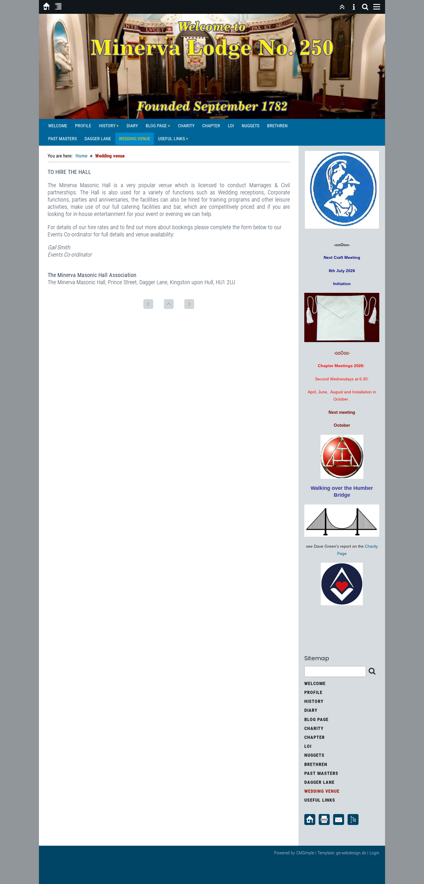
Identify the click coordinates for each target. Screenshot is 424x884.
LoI (231, 125)
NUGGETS (250, 125)
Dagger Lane (98, 138)
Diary (132, 125)
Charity (186, 125)
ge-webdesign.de (351, 852)
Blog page (156, 125)
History (107, 125)
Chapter (211, 125)
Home (81, 156)
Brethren (277, 125)
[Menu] (376, 7)
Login (374, 852)
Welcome (57, 125)
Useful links (171, 138)
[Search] (365, 7)
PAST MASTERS (62, 138)
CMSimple (305, 852)
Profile (83, 125)
